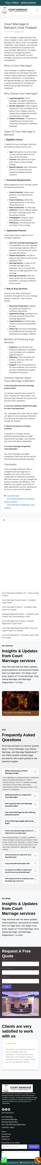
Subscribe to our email (10, 1143)
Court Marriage (13, 496)
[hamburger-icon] (37, 10)
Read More (9, 706)
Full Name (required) (8, 959)
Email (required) (7, 968)
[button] (36, 705)
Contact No (5, 977)
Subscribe (34, 1147)
